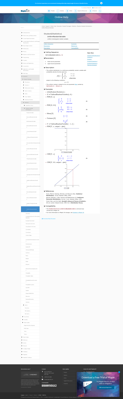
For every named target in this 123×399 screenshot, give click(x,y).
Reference (25, 340)
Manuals (25, 345)
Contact (44, 369)
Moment (27, 264)
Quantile (27, 287)
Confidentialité (57, 397)
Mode (27, 261)
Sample (27, 290)
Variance (27, 302)
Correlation (28, 229)
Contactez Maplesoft (87, 7)
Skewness (28, 296)
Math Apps (25, 73)
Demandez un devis (97, 7)
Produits (65, 372)
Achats (65, 378)
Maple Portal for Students (29, 325)
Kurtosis (28, 252)
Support (48, 26)
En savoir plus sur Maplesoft (26, 387)
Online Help (53, 26)
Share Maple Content (27, 45)
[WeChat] (56, 386)
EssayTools (26, 316)
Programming (26, 57)
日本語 (39, 395)
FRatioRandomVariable (31, 158)
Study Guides (27, 322)
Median (27, 258)
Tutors (25, 334)
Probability (28, 273)
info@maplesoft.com (48, 379)
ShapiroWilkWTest (30, 293)
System (24, 343)
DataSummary (29, 244)
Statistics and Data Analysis (29, 54)
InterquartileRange (30, 249)
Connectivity (26, 66)
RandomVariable (30, 112)
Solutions (65, 375)
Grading (25, 319)
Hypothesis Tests (29, 105)
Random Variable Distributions (84, 26)
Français (31, 395)
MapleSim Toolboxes (27, 357)
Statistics (27, 102)
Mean (27, 255)
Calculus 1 (27, 85)
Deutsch (35, 395)
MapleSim (25, 354)
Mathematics (26, 48)
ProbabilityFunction (30, 284)
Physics (24, 51)
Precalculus (27, 82)
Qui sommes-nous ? (25, 369)
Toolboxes (25, 351)
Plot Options (27, 310)
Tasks (25, 331)
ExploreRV (28, 247)
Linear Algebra (28, 96)
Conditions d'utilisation (48, 397)
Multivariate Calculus (29, 88)
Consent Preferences (64, 397)
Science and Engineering (28, 63)
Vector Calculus (28, 90)
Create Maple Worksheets (29, 38)
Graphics (25, 60)
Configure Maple (26, 348)
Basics (26, 305)
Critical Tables (29, 235)
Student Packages (27, 79)
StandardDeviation (30, 299)
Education (25, 76)
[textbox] (66, 76)
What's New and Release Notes (30, 35)
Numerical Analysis (29, 99)
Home (43, 26)
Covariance (28, 232)
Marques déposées (73, 397)
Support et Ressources (68, 380)
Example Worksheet (30, 220)
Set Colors (27, 313)
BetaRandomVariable (31, 121)
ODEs (26, 93)
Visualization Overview (31, 226)
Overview (28, 213)
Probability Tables (29, 276)
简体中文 (44, 395)
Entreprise (66, 383)
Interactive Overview (30, 223)
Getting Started (26, 32)
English (26, 395)
